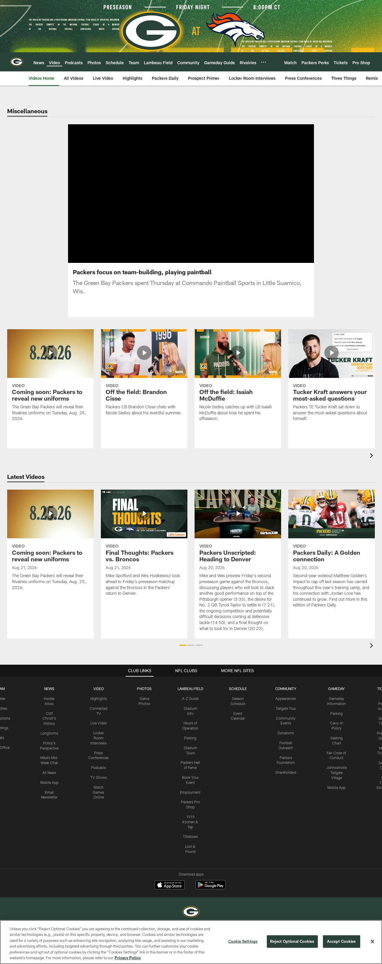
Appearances (285, 698)
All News (49, 772)
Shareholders (285, 772)
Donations (286, 733)
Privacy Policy (128, 957)
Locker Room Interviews (98, 738)
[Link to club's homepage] (17, 62)
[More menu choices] (263, 62)
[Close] (372, 941)
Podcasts (98, 767)
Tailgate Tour (286, 708)
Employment (190, 792)
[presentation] (372, 456)
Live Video (98, 723)
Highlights (98, 698)
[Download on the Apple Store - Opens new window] (169, 885)
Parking (190, 738)
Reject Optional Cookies (292, 941)
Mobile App (49, 782)
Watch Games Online (98, 792)
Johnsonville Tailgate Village (336, 772)
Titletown (190, 836)
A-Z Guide (190, 698)
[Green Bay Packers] (191, 912)
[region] (191, 942)
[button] (172, 193)
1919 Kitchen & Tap (190, 822)
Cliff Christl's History (49, 718)
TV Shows (98, 777)
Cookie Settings (243, 941)
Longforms (49, 733)
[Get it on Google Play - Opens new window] (210, 887)
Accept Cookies (341, 941)
